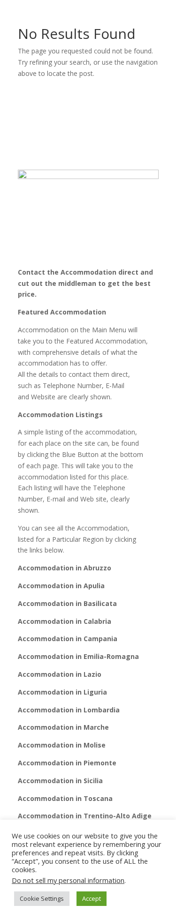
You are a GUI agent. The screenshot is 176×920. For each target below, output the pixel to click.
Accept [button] (91, 898)
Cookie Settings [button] (42, 898)
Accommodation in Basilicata (67, 603)
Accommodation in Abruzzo (64, 567)
